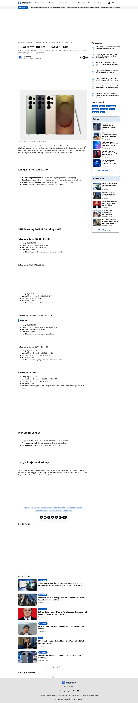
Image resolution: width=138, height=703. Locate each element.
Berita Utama (42, 623)
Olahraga (81, 3)
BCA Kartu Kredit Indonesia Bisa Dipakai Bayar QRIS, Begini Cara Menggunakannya (109, 134)
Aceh (40, 638)
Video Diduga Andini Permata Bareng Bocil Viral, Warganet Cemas (108, 47)
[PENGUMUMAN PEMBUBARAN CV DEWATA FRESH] (97, 213)
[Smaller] (81, 57)
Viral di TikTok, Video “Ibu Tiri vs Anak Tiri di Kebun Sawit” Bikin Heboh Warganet (106, 56)
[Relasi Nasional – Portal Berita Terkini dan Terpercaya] (25, 2)
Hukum (72, 3)
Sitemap (85, 695)
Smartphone (67, 510)
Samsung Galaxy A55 (59, 507)
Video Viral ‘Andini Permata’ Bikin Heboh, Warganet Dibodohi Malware (107, 79)
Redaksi (42, 695)
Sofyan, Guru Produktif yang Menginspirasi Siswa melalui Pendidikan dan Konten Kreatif (62, 613)
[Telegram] (52, 517)
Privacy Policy (93, 695)
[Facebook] (45, 517)
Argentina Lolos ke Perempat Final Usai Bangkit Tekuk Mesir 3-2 (107, 71)
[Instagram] (60, 691)
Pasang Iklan (66, 695)
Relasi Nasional (65, 699)
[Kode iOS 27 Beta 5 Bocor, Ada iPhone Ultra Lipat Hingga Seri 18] (97, 145)
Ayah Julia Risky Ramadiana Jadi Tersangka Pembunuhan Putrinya (62, 627)
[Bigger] (87, 57)
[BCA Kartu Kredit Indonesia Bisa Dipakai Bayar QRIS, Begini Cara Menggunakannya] (97, 136)
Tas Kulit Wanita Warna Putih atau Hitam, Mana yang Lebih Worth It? (110, 221)
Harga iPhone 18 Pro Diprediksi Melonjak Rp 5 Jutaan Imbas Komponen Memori (109, 152)
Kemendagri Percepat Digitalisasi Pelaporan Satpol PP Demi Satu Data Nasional (107, 95)
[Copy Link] (41, 517)
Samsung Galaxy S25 (55, 510)
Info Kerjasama (76, 695)
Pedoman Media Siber (54, 695)
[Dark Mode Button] (109, 3)
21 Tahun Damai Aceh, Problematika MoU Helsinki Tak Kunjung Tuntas (61, 642)
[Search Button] (113, 3)
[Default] (84, 57)
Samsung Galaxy (46, 507)
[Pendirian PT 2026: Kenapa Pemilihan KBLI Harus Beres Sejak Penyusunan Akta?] (27, 600)
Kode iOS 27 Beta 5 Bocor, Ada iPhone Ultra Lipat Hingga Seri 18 (110, 143)
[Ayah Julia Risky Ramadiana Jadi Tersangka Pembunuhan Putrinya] (27, 628)
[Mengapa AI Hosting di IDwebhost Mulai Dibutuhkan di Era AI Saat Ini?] (97, 163)
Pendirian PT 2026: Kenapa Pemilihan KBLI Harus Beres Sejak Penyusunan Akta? (61, 599)
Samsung (27, 507)
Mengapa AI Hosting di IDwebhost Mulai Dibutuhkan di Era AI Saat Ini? (109, 161)
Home (37, 3)
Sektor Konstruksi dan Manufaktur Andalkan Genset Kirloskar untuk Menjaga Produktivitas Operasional (56, 7)
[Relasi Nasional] (69, 682)
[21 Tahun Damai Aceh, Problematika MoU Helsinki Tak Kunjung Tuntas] (27, 643)
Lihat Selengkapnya (52, 667)
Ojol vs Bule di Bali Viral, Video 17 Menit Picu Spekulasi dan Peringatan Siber (107, 64)
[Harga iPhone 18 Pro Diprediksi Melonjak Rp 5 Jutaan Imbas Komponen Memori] (97, 154)
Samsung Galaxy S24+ (41, 510)
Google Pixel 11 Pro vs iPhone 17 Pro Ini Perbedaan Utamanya (59, 656)
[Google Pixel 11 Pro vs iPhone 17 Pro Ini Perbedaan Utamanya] (27, 657)
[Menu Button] (118, 3)
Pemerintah (63, 3)
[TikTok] (69, 691)
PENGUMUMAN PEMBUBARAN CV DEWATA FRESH (107, 212)
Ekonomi (52, 3)
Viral (89, 3)
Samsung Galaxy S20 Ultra (75, 507)
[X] (48, 517)
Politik (44, 3)
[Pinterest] (56, 517)
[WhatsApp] (60, 517)
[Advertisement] (69, 25)
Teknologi (97, 3)
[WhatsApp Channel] (78, 691)
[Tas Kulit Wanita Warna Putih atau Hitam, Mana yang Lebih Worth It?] (97, 222)
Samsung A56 (35, 507)
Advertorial (42, 580)
